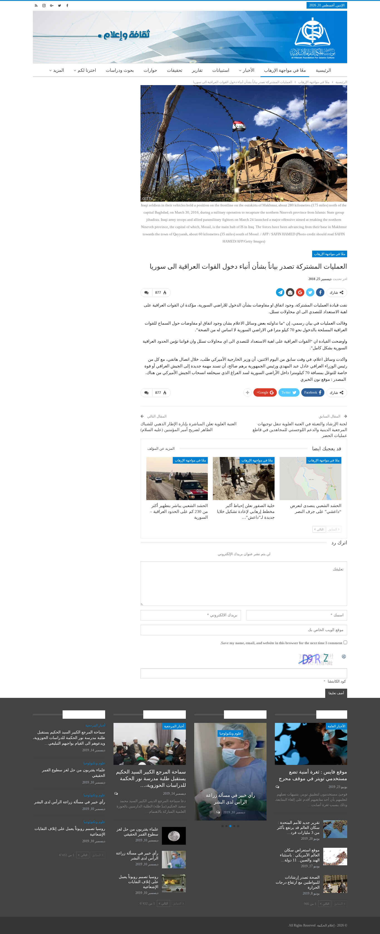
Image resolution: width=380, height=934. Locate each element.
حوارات (150, 70)
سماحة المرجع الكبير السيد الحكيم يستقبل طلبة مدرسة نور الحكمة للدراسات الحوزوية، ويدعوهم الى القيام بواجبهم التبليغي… (69, 737)
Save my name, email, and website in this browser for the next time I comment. (281, 643)
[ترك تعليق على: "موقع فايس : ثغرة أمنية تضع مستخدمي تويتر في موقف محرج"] (277, 787)
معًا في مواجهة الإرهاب (285, 70)
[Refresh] (344, 656)
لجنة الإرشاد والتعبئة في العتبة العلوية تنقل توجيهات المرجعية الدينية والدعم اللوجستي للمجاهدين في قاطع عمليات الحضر (300, 430)
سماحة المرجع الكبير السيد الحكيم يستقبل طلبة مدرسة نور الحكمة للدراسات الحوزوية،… (151, 778)
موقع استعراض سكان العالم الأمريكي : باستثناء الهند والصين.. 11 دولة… (300, 855)
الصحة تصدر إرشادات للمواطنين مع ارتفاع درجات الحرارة (298, 882)
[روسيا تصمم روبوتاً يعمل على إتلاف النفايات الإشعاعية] (174, 883)
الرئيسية (323, 70)
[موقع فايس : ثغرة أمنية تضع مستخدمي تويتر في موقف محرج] (311, 744)
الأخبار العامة (336, 726)
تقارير (197, 70)
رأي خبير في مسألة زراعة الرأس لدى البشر (69, 802)
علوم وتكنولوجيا (230, 733)
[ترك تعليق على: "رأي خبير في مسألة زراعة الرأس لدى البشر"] (218, 812)
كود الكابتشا (337, 681)
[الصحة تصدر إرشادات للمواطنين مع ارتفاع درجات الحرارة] (335, 884)
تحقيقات (174, 70)
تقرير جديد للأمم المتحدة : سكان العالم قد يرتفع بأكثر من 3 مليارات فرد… (298, 828)
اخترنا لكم (87, 70)
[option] (230, 772)
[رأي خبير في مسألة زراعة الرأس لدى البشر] (230, 772)
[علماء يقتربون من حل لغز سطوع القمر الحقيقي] (174, 836)
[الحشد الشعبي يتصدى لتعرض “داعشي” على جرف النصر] (310, 478)
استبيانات (220, 70)
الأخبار (248, 70)
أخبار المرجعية (174, 726)
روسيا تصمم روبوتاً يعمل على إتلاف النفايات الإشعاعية (138, 882)
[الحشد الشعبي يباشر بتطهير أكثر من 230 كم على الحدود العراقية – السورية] (177, 478)
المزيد (58, 70)
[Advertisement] (82, 124)
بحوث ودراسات (120, 70)
